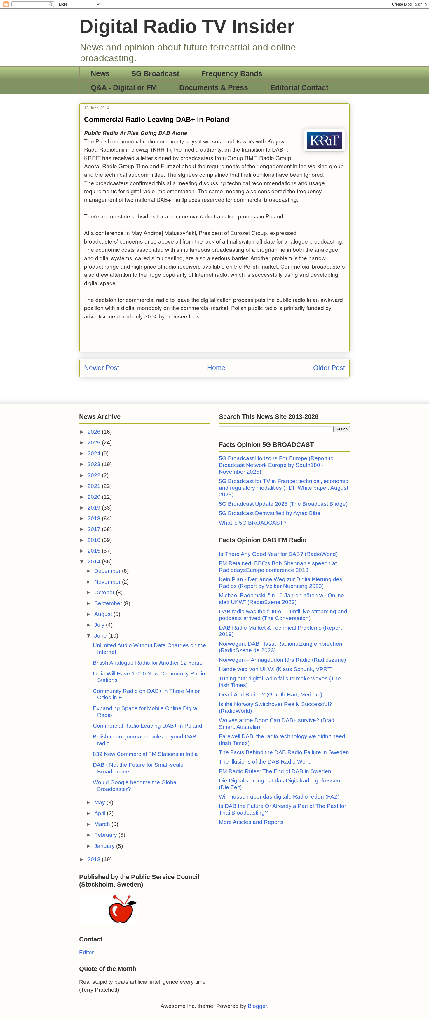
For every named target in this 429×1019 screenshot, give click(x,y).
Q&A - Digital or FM (124, 87)
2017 (95, 529)
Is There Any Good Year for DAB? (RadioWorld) (278, 554)
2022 (95, 475)
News (100, 73)
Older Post (329, 368)
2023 (95, 464)
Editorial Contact (299, 87)
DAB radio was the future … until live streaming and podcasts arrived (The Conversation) (283, 614)
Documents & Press (213, 87)
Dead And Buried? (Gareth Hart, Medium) (270, 694)
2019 (95, 508)
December (108, 571)
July (100, 625)
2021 (95, 486)
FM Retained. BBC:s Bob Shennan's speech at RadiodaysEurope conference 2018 (278, 566)
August (104, 614)
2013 (95, 859)
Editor (86, 952)
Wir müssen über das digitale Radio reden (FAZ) (279, 797)
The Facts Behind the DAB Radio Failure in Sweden (284, 752)
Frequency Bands (231, 73)
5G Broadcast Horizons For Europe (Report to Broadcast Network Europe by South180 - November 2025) (276, 465)
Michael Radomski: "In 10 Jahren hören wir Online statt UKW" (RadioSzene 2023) (281, 598)
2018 (95, 518)
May (100, 802)
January (105, 846)
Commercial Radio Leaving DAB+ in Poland (147, 726)
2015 (95, 551)
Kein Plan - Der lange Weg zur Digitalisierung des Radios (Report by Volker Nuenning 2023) (280, 582)
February (106, 835)
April (100, 813)
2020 (95, 497)
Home (216, 368)
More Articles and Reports (251, 822)
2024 (95, 453)
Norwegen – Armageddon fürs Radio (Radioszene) (282, 660)
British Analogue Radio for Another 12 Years (148, 663)
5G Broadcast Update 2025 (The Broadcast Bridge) (283, 504)
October (105, 592)
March (102, 824)
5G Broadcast (155, 73)
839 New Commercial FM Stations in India (145, 754)
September (108, 603)
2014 (95, 561)
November (108, 582)
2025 (95, 443)
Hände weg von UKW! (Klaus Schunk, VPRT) (276, 669)
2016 (95, 540)
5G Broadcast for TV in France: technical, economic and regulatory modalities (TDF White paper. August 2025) (283, 488)
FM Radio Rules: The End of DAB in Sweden (275, 771)
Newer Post (101, 368)
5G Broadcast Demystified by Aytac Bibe (269, 513)
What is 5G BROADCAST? (253, 523)
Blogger (257, 1006)
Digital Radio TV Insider (187, 26)
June (101, 636)
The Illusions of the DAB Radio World (265, 762)
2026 (95, 432)
